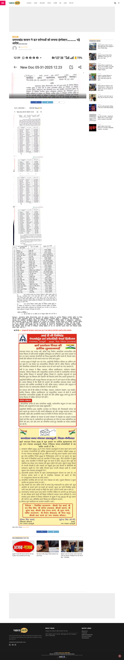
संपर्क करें (71, 3)
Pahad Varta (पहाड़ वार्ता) (64, 652)
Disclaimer (85, 638)
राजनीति (55, 3)
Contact (84, 633)
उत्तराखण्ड (29, 3)
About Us (85, 631)
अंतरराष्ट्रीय (42, 3)
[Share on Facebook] (36, 102)
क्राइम (65, 3)
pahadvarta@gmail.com (17, 642)
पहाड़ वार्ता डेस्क (24, 47)
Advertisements (87, 634)
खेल (60, 3)
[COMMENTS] (59, 102)
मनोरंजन (49, 3)
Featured (26, 527)
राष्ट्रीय (35, 3)
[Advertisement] (62, 19)
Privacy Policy (86, 636)
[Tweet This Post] (47, 102)
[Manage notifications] (119, 656)
